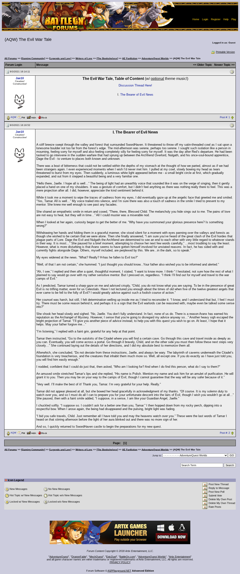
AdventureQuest (58, 556)
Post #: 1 (225, 117)
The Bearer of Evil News (136, 94)
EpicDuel (111, 556)
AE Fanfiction (129, 58)
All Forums (10, 58)
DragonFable (78, 556)
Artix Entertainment (180, 556)
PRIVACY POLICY (120, 562)
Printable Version (225, 52)
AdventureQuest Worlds (155, 58)
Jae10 (20, 78)
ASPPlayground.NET (119, 570)
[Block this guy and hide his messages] (42, 117)
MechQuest (96, 556)
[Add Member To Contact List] (31, 117)
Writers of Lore (83, 58)
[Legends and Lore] (60, 58)
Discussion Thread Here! (135, 85)
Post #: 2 (225, 432)
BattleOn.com (127, 556)
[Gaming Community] (33, 58)
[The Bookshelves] (107, 58)
